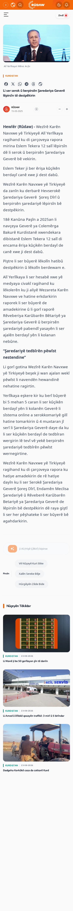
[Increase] (67, 109)
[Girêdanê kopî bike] (40, 84)
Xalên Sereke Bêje (29, 573)
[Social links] (5, 4)
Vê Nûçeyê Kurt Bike (31, 563)
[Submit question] (12, 549)
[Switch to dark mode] (59, 4)
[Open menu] (6, 15)
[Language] (13, 5)
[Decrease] (60, 109)
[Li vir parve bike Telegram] (27, 84)
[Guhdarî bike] (36, 109)
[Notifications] (66, 4)
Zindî (60, 15)
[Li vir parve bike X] (13, 84)
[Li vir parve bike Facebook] (6, 84)
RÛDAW (15, 107)
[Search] (20, 4)
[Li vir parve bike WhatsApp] (20, 84)
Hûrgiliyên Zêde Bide (31, 584)
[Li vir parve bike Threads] (33, 84)
